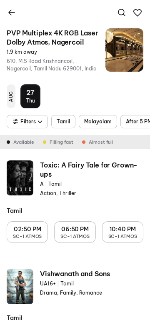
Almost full (101, 142)
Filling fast (61, 142)
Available (23, 142)
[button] (137, 13)
